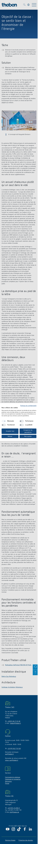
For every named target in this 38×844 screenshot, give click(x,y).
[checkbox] (4, 421)
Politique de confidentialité (28, 405)
